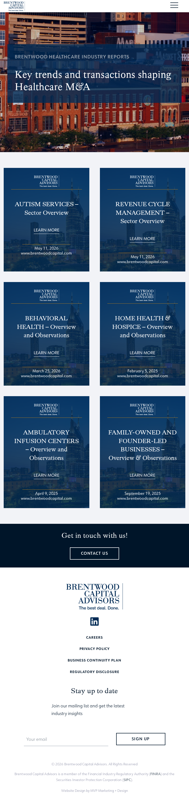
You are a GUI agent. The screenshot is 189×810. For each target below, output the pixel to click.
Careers (94, 637)
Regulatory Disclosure (94, 671)
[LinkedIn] (94, 621)
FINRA (155, 774)
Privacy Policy (94, 648)
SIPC (127, 780)
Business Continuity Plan (94, 660)
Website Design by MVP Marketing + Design (94, 790)
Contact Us (94, 553)
